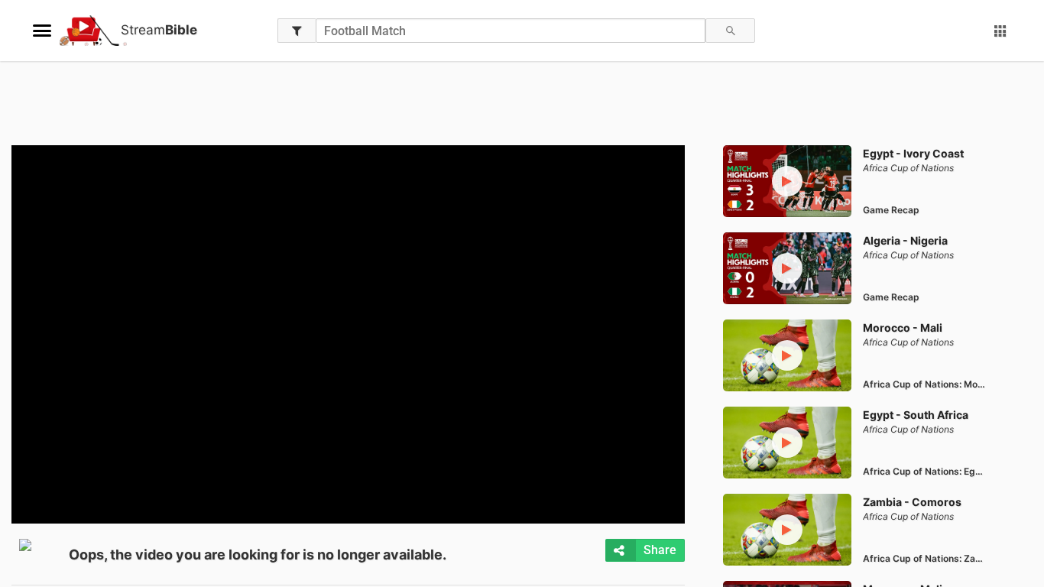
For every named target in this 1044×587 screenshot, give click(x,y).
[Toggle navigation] (42, 30)
